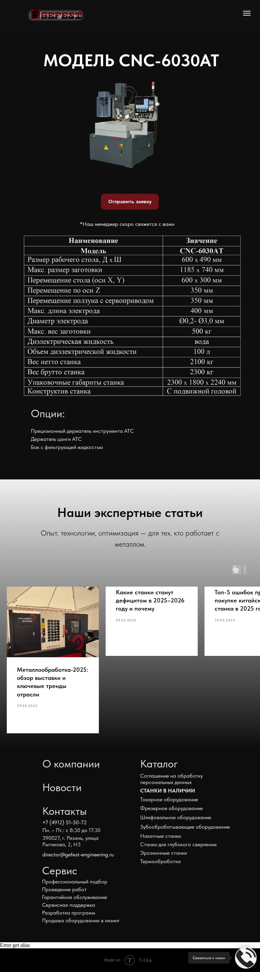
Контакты (64, 811)
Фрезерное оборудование (171, 808)
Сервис (59, 870)
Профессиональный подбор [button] (74, 881)
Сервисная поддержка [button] (68, 905)
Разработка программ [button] (68, 912)
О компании (71, 763)
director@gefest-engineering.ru (78, 854)
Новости (62, 787)
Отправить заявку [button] (130, 201)
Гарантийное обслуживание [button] (74, 897)
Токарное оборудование (169, 799)
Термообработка (160, 861)
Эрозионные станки (163, 853)
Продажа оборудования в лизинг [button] (81, 920)
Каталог (159, 763)
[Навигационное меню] (247, 13)
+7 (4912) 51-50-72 (64, 822)
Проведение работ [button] (64, 889)
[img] (55, 15)
